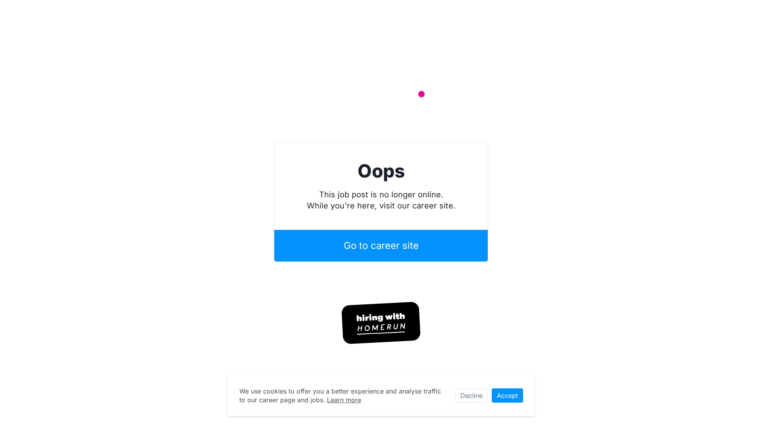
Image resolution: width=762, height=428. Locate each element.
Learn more (344, 400)
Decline (471, 395)
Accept (507, 395)
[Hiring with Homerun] (381, 323)
